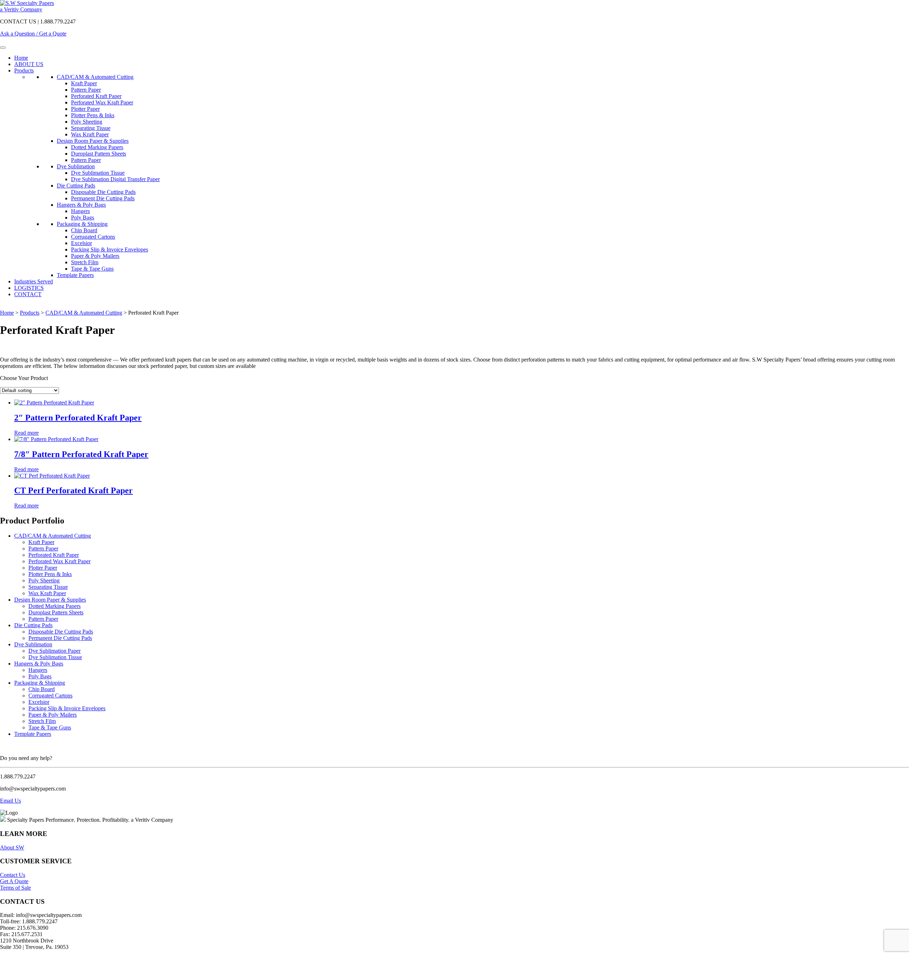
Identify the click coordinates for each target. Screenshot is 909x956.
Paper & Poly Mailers (95, 256)
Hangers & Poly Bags (81, 205)
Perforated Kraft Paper (96, 96)
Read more (26, 433)
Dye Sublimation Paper (54, 651)
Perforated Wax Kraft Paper (102, 102)
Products (24, 70)
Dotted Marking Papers (97, 147)
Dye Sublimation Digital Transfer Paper (115, 179)
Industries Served (33, 281)
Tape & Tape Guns (92, 269)
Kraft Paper (84, 83)
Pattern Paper (86, 90)
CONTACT (28, 294)
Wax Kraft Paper (90, 134)
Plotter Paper (85, 109)
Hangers (80, 211)
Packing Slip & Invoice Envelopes (109, 249)
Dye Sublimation (76, 166)
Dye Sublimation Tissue (98, 173)
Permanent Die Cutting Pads (103, 198)
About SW (12, 847)
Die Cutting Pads (76, 186)
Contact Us (12, 875)
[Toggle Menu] (3, 48)
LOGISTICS (29, 288)
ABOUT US (28, 64)
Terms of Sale (15, 888)
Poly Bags (82, 217)
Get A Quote (14, 881)
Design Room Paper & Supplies (93, 141)
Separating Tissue (90, 128)
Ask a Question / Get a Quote (33, 34)
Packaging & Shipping (82, 224)
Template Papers (75, 275)
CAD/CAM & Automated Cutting (95, 77)
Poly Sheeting (86, 122)
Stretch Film (84, 262)
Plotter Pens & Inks (92, 115)
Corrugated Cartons (93, 237)
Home (21, 58)
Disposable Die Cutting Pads (103, 192)
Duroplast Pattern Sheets (98, 154)
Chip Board (84, 230)
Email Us (10, 801)
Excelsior (81, 243)
